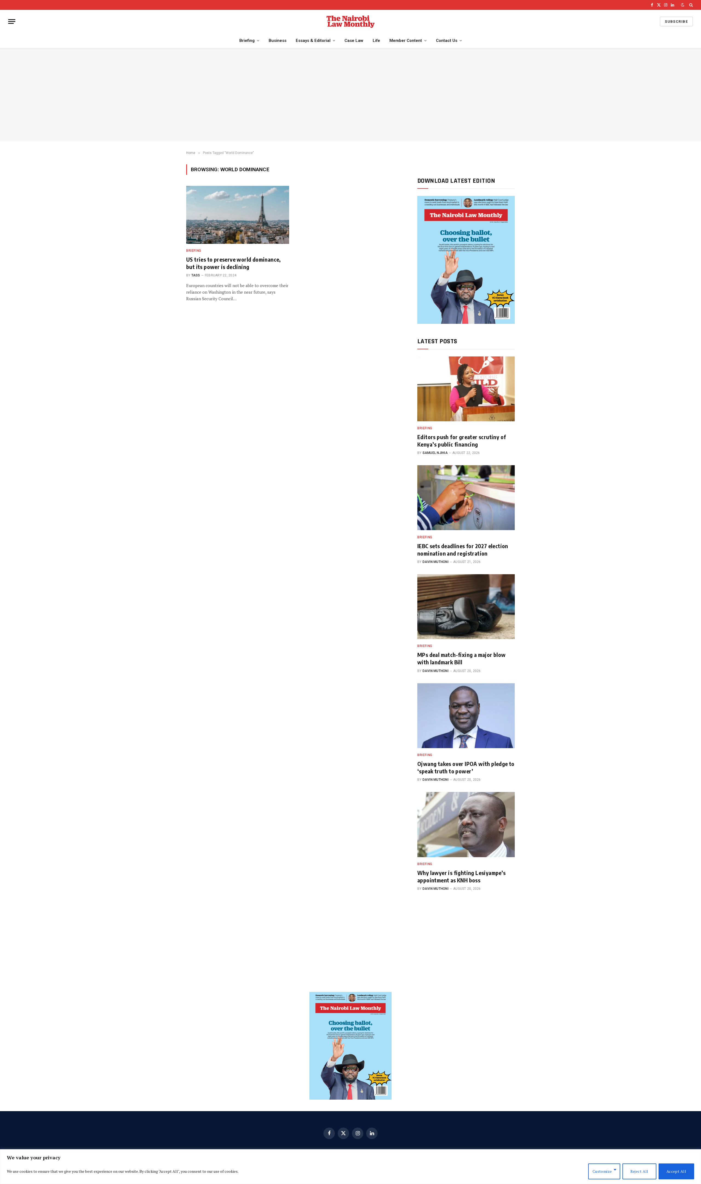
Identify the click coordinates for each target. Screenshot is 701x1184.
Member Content (405, 40)
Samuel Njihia (435, 453)
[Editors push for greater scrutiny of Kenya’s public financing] (466, 388)
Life (376, 40)
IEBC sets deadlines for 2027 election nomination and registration (462, 549)
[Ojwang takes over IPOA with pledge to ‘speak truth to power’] (466, 715)
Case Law (353, 40)
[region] (350, 1166)
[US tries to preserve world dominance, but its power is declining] (237, 215)
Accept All (676, 1171)
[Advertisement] (350, 94)
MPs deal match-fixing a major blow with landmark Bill (461, 658)
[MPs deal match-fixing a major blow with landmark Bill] (466, 606)
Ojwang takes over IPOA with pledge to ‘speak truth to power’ (466, 767)
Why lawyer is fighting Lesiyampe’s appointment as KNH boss (461, 876)
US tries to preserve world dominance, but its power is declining (233, 263)
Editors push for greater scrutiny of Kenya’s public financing (461, 440)
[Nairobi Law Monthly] (350, 21)
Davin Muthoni (436, 562)
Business (277, 40)
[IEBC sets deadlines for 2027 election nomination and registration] (466, 497)
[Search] (690, 5)
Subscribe (676, 21)
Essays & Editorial (313, 40)
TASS (195, 275)
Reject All (639, 1171)
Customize (602, 1171)
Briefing (247, 40)
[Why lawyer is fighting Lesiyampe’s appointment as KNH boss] (466, 824)
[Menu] (11, 21)
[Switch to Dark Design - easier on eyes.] (683, 5)
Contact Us (446, 40)
